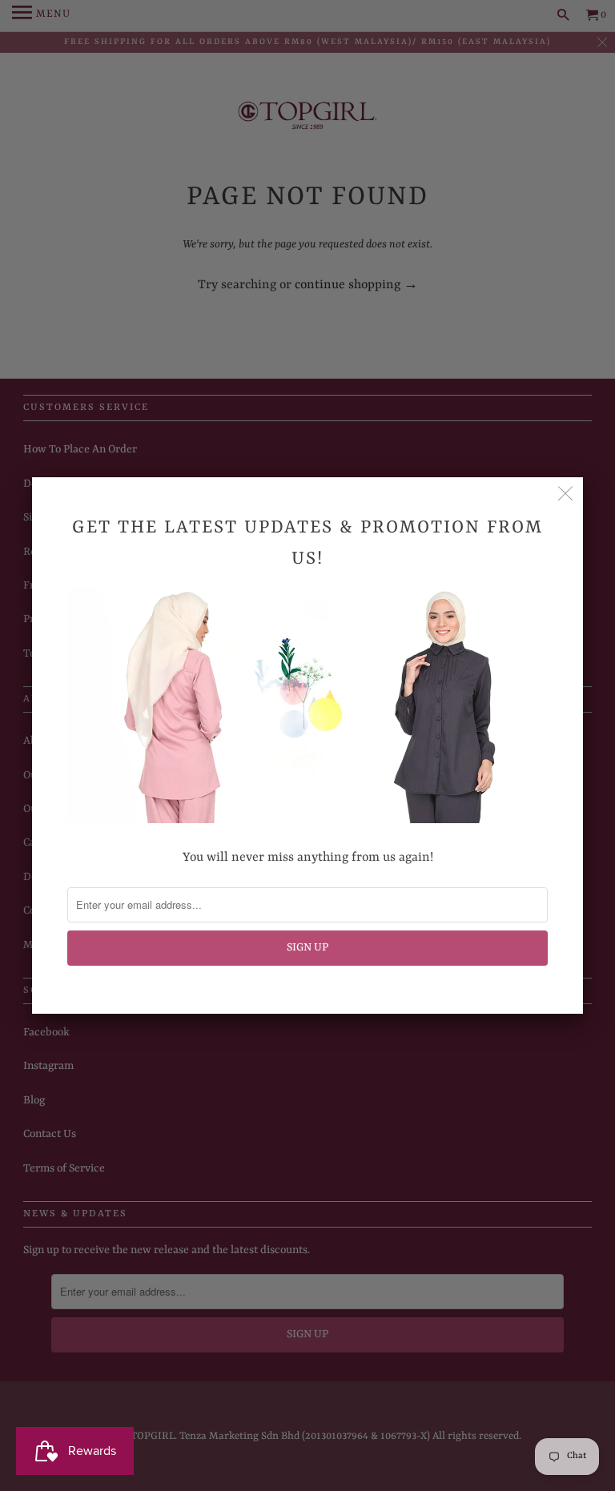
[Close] (565, 494)
